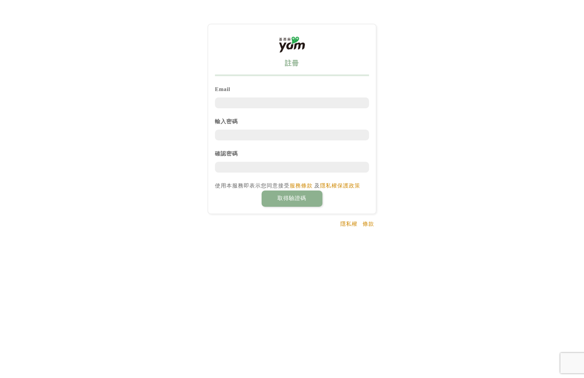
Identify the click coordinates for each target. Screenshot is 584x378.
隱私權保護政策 (340, 185)
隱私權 (349, 224)
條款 (368, 224)
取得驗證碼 (291, 198)
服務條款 (301, 185)
